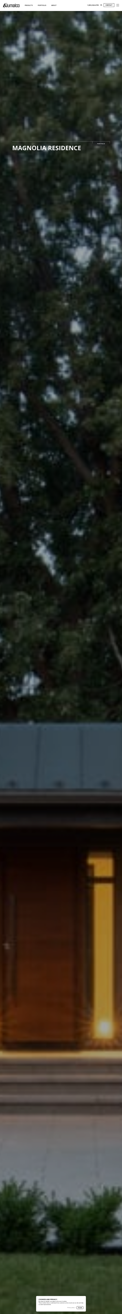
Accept (80, 1307)
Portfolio (42, 5)
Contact (108, 5)
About (54, 5)
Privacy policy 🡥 (71, 1307)
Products (29, 5)
